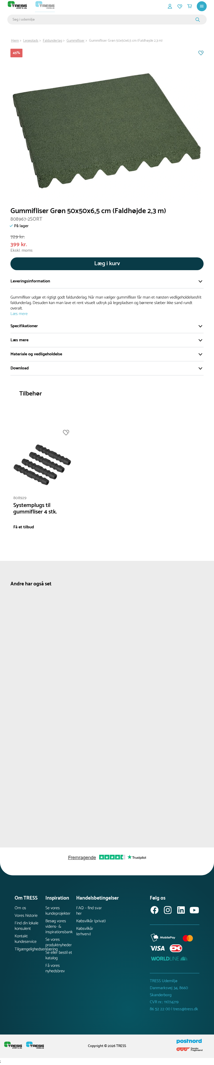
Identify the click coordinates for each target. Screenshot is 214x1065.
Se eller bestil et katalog (58, 955)
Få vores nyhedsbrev (55, 968)
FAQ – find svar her (89, 910)
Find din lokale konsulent (26, 925)
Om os (20, 908)
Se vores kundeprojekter (57, 910)
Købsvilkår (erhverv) (84, 931)
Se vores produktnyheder (58, 942)
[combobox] (103, 19)
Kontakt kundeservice (26, 938)
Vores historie (26, 915)
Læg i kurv (107, 263)
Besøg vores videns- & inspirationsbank (59, 926)
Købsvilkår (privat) (91, 921)
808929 (19, 498)
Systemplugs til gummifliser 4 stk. (35, 508)
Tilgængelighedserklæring (30, 949)
